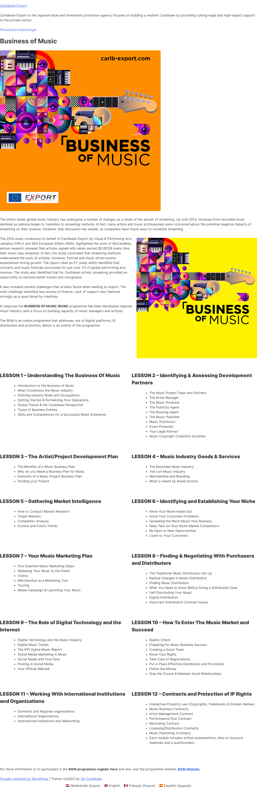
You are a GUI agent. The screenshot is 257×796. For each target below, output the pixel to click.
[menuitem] (83, 786)
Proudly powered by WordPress (24, 779)
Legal (32, 30)
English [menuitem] (114, 786)
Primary (6, 30)
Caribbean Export (13, 6)
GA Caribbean (91, 779)
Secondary (20, 30)
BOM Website (189, 769)
